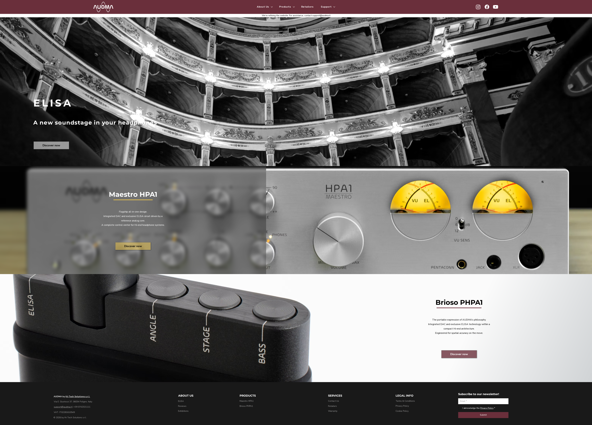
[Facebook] (487, 7)
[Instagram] (478, 7)
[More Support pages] (334, 7)
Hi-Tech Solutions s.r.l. (78, 396)
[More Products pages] (294, 7)
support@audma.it (321, 15)
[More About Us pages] (272, 7)
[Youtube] (496, 7)
